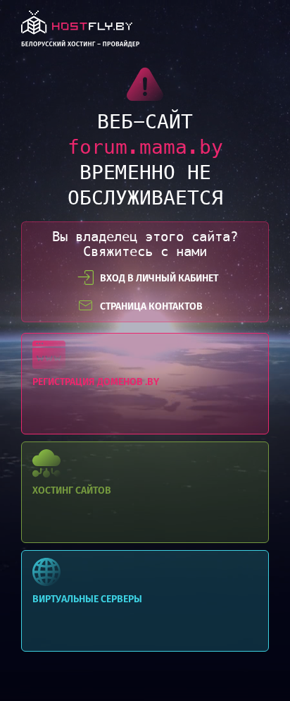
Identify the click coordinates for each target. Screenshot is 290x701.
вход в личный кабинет (159, 278)
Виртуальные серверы (145, 601)
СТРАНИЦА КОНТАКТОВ (151, 306)
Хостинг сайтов (145, 492)
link (80, 33)
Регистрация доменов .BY (145, 383)
